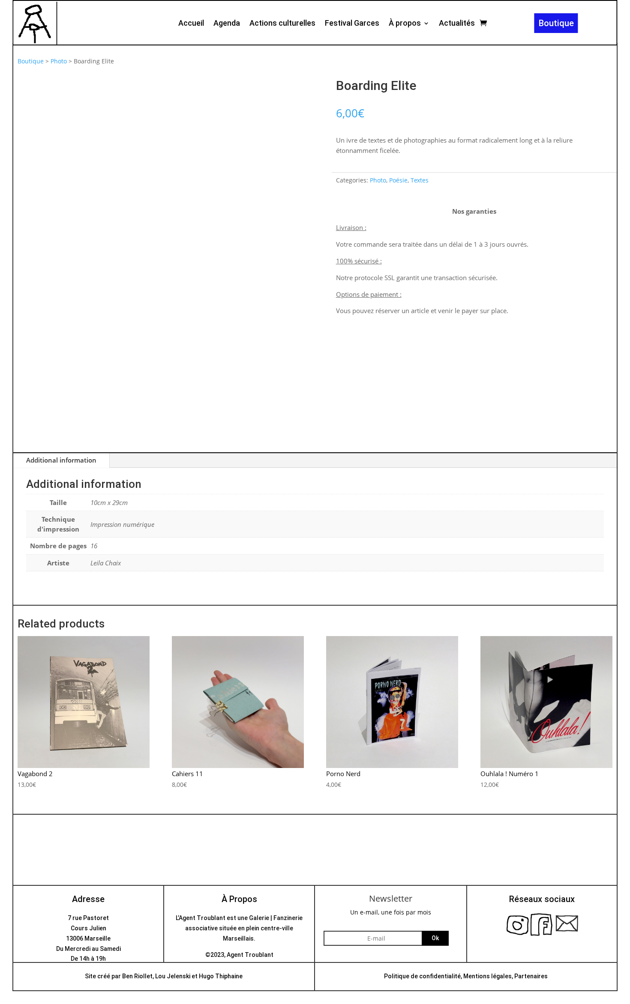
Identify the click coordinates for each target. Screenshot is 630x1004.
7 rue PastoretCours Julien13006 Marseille (88, 928)
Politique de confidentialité (422, 976)
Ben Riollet (137, 976)
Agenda (226, 23)
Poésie (398, 180)
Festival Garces (352, 23)
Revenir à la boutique (315, 862)
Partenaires (531, 976)
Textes (420, 180)
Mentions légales (487, 976)
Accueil (191, 23)
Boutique (556, 23)
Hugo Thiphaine (221, 976)
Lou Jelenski (172, 976)
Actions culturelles (282, 23)
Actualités (457, 23)
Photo (59, 61)
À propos (405, 23)
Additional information (61, 460)
